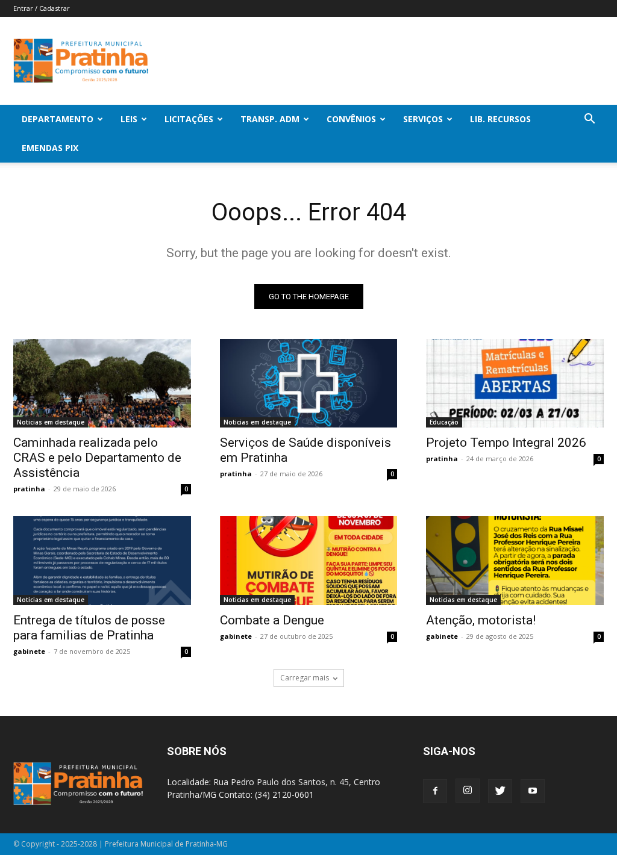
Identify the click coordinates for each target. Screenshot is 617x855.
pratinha (29, 488)
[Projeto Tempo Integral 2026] (515, 383)
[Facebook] (435, 791)
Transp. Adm (269, 119)
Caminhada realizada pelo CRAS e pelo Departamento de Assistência (97, 457)
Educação (444, 422)
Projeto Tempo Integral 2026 (506, 442)
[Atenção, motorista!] (515, 560)
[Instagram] (468, 791)
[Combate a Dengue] (309, 560)
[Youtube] (533, 791)
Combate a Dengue (272, 620)
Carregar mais (304, 678)
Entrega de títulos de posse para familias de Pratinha (89, 627)
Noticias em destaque (50, 422)
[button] (589, 120)
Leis (129, 119)
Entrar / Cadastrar (41, 8)
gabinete (29, 651)
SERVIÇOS (423, 119)
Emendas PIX (50, 148)
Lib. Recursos (500, 119)
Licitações (188, 119)
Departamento (57, 119)
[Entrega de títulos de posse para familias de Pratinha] (102, 560)
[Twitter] (500, 791)
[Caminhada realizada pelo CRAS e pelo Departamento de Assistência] (102, 383)
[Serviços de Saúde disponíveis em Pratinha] (309, 383)
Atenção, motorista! (481, 620)
